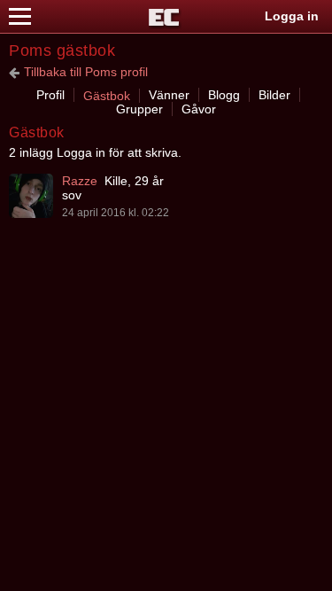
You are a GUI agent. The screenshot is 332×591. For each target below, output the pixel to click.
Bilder (274, 95)
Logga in (292, 16)
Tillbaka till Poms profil (86, 72)
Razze (79, 181)
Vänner (169, 95)
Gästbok (106, 96)
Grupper (139, 109)
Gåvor (198, 109)
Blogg (224, 95)
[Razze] (31, 196)
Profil (50, 95)
